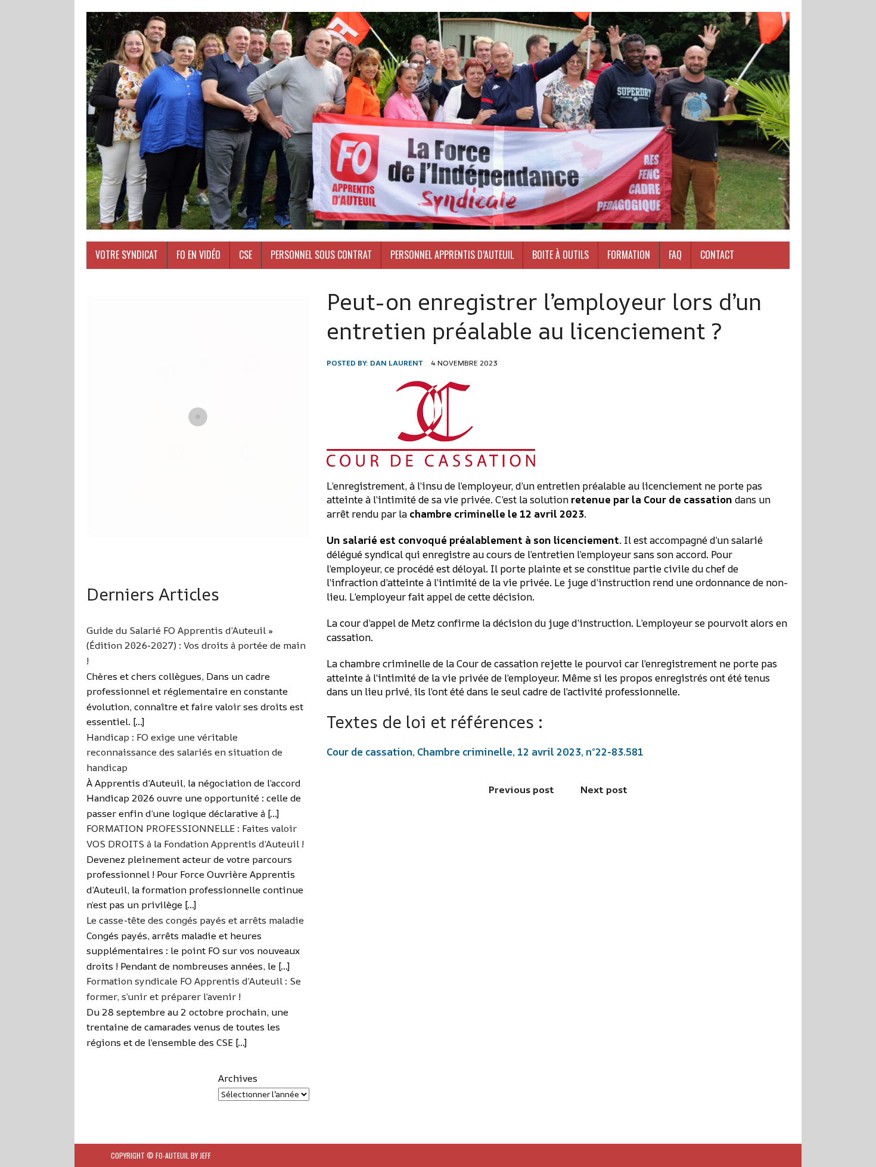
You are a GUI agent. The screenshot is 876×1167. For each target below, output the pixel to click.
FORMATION (628, 254)
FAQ (675, 254)
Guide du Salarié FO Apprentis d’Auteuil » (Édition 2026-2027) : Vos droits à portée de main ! (196, 645)
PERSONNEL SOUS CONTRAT (321, 254)
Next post (604, 789)
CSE (245, 254)
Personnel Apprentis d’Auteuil (452, 254)
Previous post (521, 789)
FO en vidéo (198, 254)
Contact (717, 254)
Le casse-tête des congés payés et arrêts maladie (195, 920)
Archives (237, 1078)
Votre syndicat (126, 254)
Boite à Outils (560, 254)
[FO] (438, 121)
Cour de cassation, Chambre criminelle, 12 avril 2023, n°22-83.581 (485, 752)
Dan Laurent (396, 363)
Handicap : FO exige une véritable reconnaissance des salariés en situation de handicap (184, 752)
